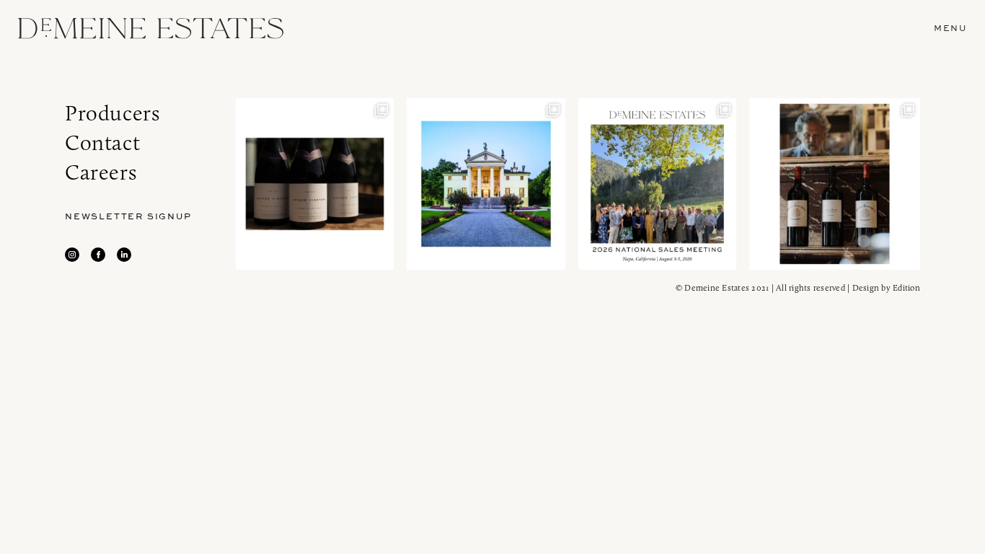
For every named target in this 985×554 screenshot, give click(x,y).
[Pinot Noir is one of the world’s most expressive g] (315, 184)
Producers (112, 113)
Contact (102, 142)
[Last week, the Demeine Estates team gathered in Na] (657, 184)
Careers (100, 172)
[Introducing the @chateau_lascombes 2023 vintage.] (834, 184)
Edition (906, 287)
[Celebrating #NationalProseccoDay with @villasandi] (486, 184)
